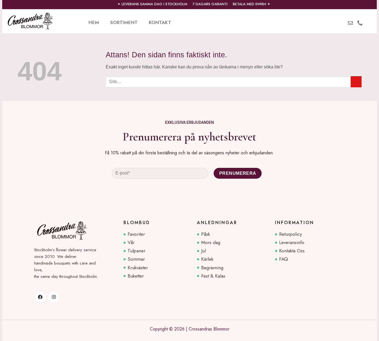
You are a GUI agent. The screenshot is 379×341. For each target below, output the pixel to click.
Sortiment (124, 22)
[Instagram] (54, 297)
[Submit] (356, 81)
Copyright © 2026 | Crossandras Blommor (189, 329)
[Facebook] (40, 297)
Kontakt (160, 22)
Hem (94, 22)
